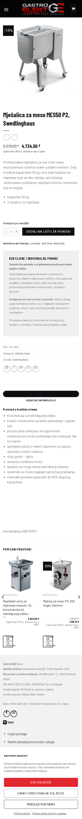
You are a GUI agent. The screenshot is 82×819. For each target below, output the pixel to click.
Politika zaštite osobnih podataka (49, 813)
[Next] (78, 604)
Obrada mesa (68, 103)
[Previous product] (14, 137)
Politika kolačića (22, 813)
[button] (6, 9)
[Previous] (3, 604)
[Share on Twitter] (21, 369)
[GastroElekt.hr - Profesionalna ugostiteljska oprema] (40, 9)
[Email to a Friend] (28, 369)
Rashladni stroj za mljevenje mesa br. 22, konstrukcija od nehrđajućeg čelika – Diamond (17, 609)
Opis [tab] (41, 394)
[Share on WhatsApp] (7, 369)
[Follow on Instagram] (14, 713)
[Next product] (7, 137)
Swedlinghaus (20, 359)
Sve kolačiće (40, 782)
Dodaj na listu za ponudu (48, 231)
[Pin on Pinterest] (35, 369)
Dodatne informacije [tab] (41, 400)
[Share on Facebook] (14, 369)
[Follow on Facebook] (6, 713)
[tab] (16, 243)
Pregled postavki (41, 804)
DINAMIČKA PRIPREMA (45, 103)
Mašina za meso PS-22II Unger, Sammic (59, 603)
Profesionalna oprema (16, 103)
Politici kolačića (39, 771)
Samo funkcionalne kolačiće (41, 793)
